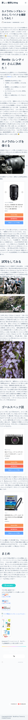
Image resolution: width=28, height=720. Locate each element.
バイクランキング (6, 609)
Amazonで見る (14, 214)
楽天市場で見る (14, 218)
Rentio (9, 76)
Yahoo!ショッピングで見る (14, 222)
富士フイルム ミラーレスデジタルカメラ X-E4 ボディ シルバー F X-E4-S (14, 454)
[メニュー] (25, 2)
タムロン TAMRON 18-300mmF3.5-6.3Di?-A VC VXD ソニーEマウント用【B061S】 (14, 207)
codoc (24, 662)
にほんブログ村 (6, 596)
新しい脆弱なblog (10, 2)
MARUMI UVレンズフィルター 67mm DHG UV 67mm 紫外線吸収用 (14, 517)
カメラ (22, 22)
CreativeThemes (6, 718)
